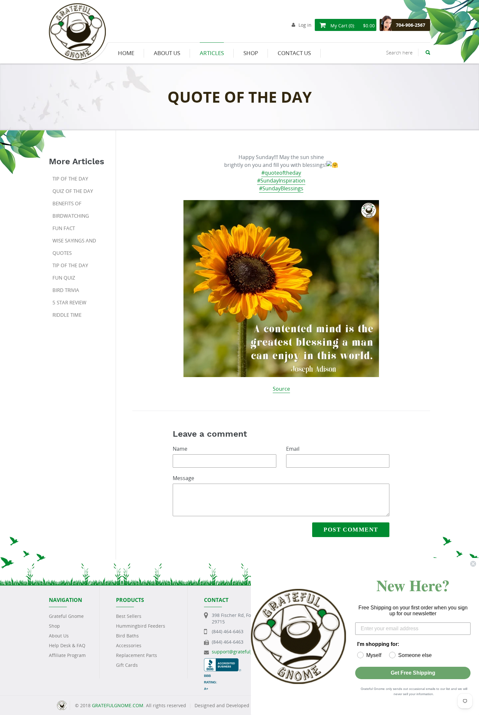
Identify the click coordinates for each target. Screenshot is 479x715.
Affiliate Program (67, 655)
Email (292, 448)
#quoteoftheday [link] (281, 172)
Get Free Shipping (413, 673)
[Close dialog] (473, 564)
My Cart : (352, 25)
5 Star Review (69, 302)
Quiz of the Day (72, 191)
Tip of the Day (70, 178)
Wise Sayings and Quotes (74, 246)
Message (183, 478)
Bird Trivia (65, 290)
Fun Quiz (63, 277)
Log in (305, 25)
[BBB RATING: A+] (222, 661)
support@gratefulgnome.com (244, 652)
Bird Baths (127, 636)
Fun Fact (63, 228)
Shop (54, 626)
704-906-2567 (410, 25)
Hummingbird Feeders (140, 626)
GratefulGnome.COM (117, 705)
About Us (59, 636)
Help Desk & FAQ (67, 645)
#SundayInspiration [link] (281, 180)
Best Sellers (128, 616)
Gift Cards (127, 665)
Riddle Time (66, 315)
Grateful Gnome (66, 616)
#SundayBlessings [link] (281, 188)
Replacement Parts (136, 655)
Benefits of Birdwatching (70, 209)
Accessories (128, 645)
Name (180, 448)
